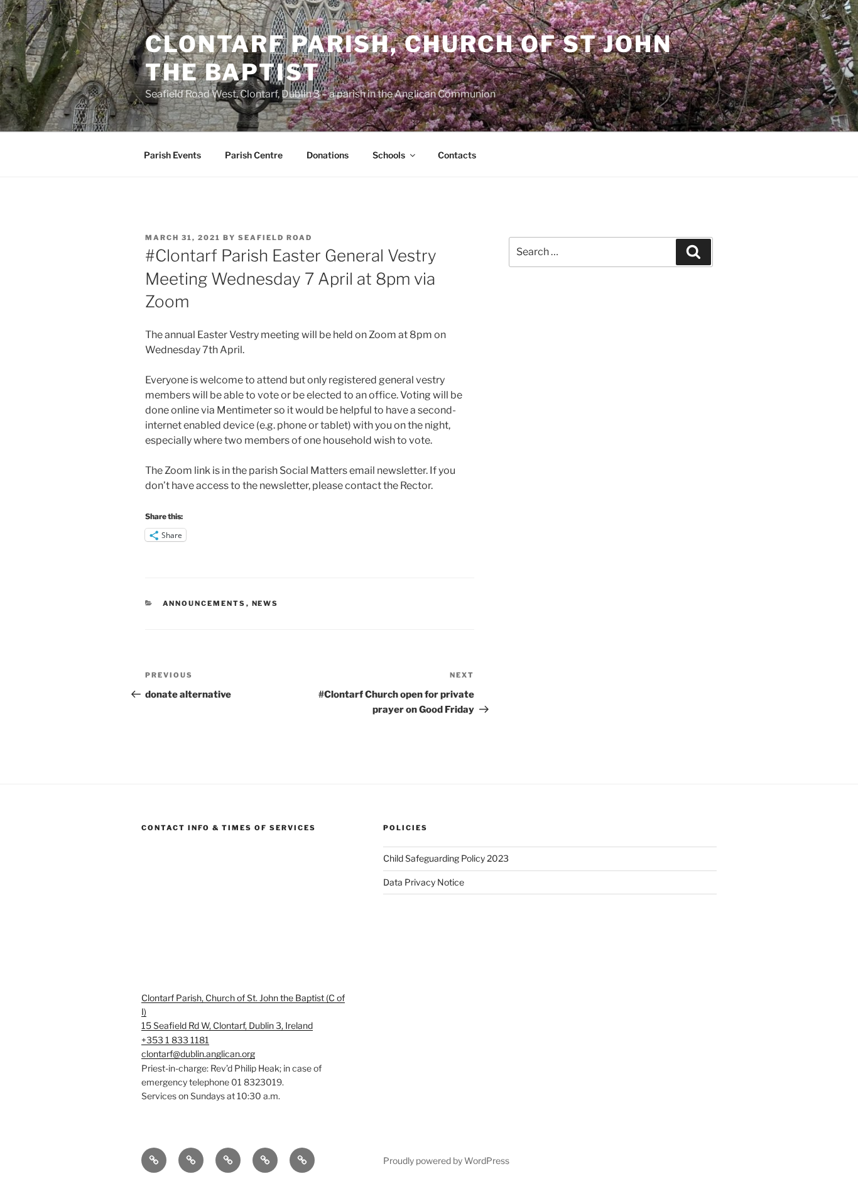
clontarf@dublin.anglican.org (198, 1053)
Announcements (204, 603)
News (265, 603)
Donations (328, 155)
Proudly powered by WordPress (446, 1160)
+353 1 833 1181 (175, 1040)
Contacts (457, 155)
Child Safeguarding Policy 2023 (446, 858)
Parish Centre (254, 155)
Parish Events (172, 155)
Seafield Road (275, 237)
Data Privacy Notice (423, 882)
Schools (388, 155)
